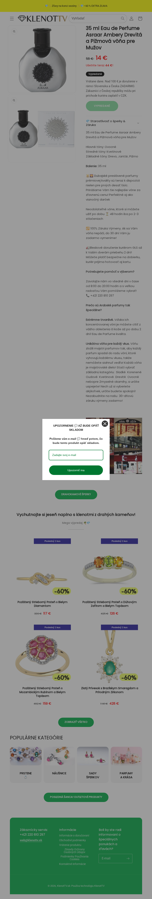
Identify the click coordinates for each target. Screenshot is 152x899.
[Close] (105, 423)
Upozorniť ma (76, 470)
